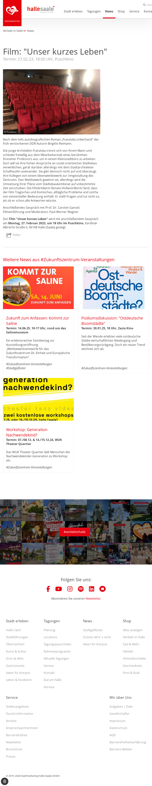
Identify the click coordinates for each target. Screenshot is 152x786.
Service (134, 11)
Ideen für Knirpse (18, 673)
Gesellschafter (120, 714)
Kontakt (49, 673)
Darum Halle (52, 680)
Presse (10, 756)
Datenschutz (118, 728)
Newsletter (93, 598)
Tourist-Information (19, 714)
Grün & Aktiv (15, 658)
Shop (121, 11)
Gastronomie (15, 666)
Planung (49, 630)
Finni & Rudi (131, 673)
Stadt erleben (73, 11)
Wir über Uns (121, 697)
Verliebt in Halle (134, 637)
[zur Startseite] (12, 13)
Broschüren (14, 749)
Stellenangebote (17, 707)
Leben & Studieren (19, 680)
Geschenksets (132, 666)
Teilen (16, 235)
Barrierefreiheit (16, 735)
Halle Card (13, 630)
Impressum (117, 721)
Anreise (49, 687)
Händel (128, 651)
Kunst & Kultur (16, 651)
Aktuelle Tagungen (56, 658)
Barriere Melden (121, 749)
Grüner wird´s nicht (97, 637)
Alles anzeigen (133, 630)
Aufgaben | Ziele (121, 707)
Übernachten (15, 644)
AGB (112, 735)
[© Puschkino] (51, 101)
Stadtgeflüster (93, 630)
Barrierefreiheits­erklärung (128, 742)
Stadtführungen (17, 637)
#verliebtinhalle (74, 532)
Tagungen (94, 11)
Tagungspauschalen (57, 644)
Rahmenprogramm (57, 651)
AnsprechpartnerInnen (22, 728)
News (109, 11)
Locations (50, 637)
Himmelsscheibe (134, 658)
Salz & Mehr (131, 644)
